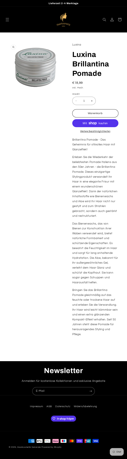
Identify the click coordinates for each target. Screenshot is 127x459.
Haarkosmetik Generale (29, 447)
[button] (7, 19)
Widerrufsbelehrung (85, 406)
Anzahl (76, 94)
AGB (49, 406)
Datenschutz (62, 406)
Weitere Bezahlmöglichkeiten (95, 131)
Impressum (36, 406)
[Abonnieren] (91, 391)
